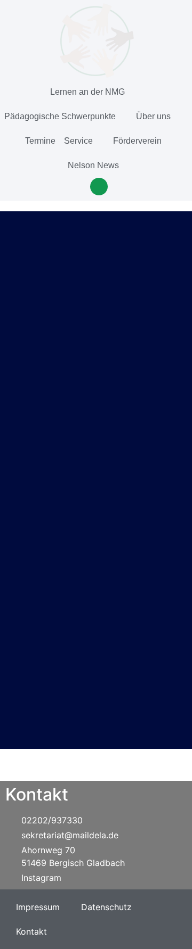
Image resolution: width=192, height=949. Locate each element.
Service (78, 140)
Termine (40, 140)
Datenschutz (106, 907)
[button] (99, 186)
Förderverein (137, 140)
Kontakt (31, 931)
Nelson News (93, 165)
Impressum (38, 907)
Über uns (153, 116)
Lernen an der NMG (87, 91)
